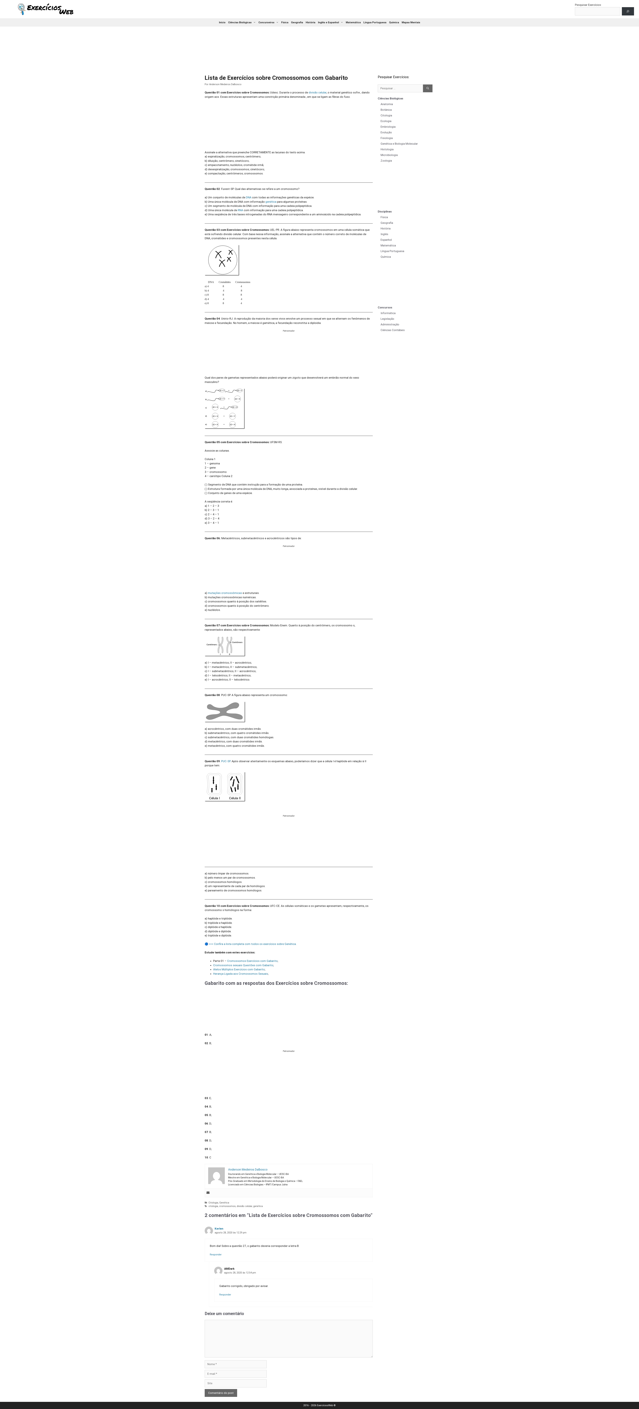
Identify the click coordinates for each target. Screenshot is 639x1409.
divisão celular (317, 92)
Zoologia (386, 160)
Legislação (387, 318)
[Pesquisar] (427, 88)
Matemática (353, 22)
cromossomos (227, 1206)
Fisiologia (387, 138)
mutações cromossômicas (225, 593)
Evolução (386, 132)
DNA (248, 197)
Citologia (213, 1202)
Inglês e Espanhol (328, 22)
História (310, 22)
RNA (240, 210)
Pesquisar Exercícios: (588, 4)
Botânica (386, 109)
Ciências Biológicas (240, 22)
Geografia (297, 22)
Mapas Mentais (411, 22)
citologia (213, 1206)
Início (222, 22)
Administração (390, 324)
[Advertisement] (319, 48)
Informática (388, 313)
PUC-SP (225, 761)
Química (394, 22)
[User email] (208, 1193)
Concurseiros (266, 22)
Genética (224, 1202)
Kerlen (219, 1228)
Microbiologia (389, 155)
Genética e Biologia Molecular (399, 143)
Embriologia (388, 126)
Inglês (384, 234)
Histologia (387, 149)
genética (270, 201)
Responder (216, 1254)
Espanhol (386, 239)
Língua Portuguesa (374, 22)
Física (284, 22)
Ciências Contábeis (393, 330)
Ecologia (386, 121)
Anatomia (387, 104)
